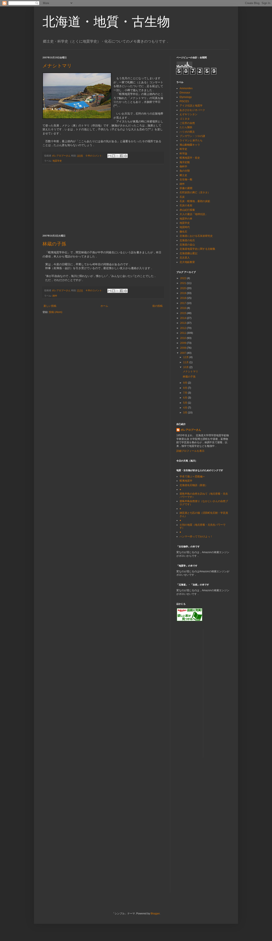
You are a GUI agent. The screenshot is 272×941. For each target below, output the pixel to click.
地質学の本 (186, 218)
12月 (186, 357)
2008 (183, 347)
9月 (185, 382)
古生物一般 (186, 179)
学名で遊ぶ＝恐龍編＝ (192, 476)
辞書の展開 (186, 188)
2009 (183, 342)
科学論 (183, 153)
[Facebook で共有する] (121, 156)
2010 (183, 338)
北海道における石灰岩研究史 (196, 235)
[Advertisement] (103, 199)
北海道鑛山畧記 (188, 253)
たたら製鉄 (186, 127)
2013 (183, 322)
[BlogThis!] (113, 156)
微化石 (183, 231)
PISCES (184, 101)
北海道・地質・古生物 (106, 21)
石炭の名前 (186, 205)
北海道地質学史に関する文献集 (197, 248)
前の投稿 (157, 305)
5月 (185, 402)
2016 (183, 308)
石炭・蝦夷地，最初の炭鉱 (195, 201)
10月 (186, 367)
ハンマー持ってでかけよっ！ (196, 536)
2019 (183, 293)
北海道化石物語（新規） (194, 485)
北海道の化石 (187, 240)
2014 (183, 318)
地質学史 (57, 160)
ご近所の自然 (187, 123)
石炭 (182, 196)
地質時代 (185, 227)
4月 (185, 407)
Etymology (186, 97)
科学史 (183, 149)
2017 (183, 303)
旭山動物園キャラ (190, 144)
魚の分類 (185, 170)
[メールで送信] (109, 156)
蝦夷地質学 (186, 480)
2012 (183, 328)
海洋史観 (185, 162)
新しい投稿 (50, 305)
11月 (186, 362)
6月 (185, 397)
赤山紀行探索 (187, 209)
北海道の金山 (187, 244)
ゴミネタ (185, 118)
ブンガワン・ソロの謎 (192, 136)
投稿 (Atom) (55, 312)
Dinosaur (185, 92)
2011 (183, 332)
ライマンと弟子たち (191, 140)
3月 (185, 412)
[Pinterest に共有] (125, 156)
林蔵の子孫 (54, 244)
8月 (185, 387)
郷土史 (183, 175)
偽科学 (183, 166)
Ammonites (186, 88)
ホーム (104, 305)
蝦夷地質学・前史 (190, 157)
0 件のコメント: (94, 155)
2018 (183, 298)
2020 (183, 288)
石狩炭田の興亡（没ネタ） (195, 192)
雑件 (54, 295)
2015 (183, 313)
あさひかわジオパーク (192, 110)
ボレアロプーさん (191, 429)
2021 (183, 283)
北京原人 (185, 257)
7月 (185, 392)
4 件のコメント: (94, 290)
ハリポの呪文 (187, 131)
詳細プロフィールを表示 (190, 450)
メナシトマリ (57, 65)
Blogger (155, 913)
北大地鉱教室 (187, 262)
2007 (183, 352)
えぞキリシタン (188, 114)
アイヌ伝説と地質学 (191, 105)
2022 (183, 278)
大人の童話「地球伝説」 (194, 214)
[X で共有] (117, 156)
